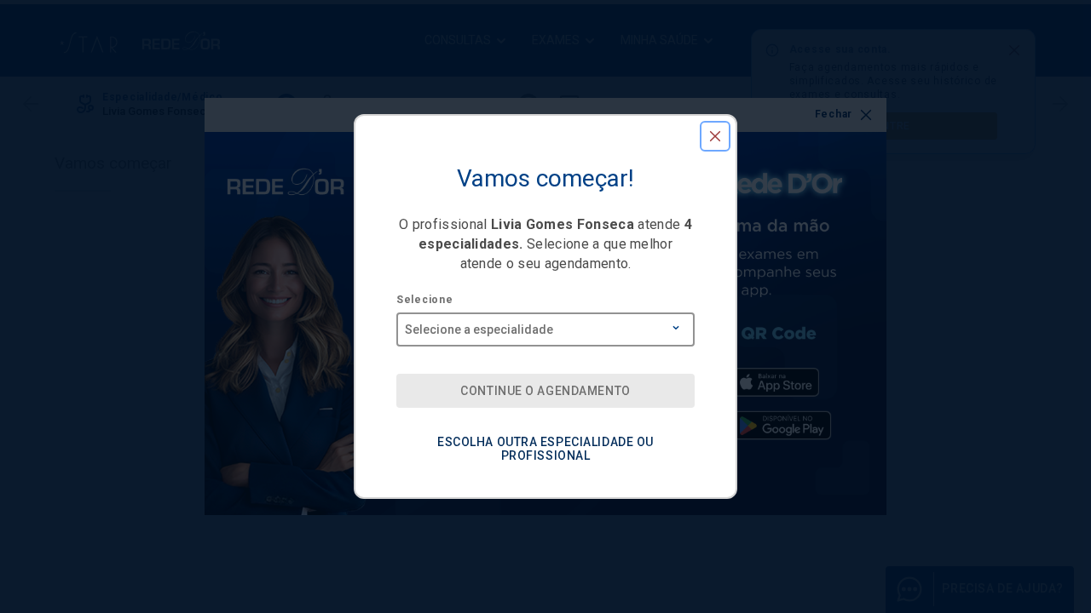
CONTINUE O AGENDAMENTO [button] (545, 391)
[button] (715, 136)
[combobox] (545, 324)
